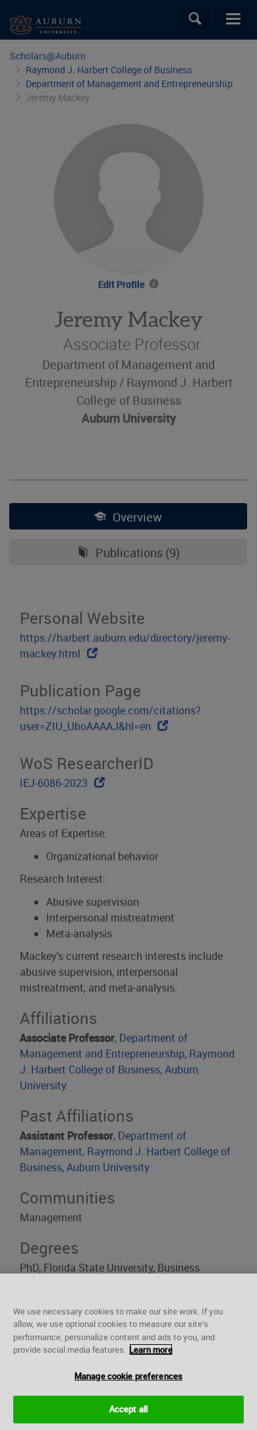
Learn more (151, 1349)
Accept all (128, 1409)
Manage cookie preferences (128, 1376)
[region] (128, 1352)
